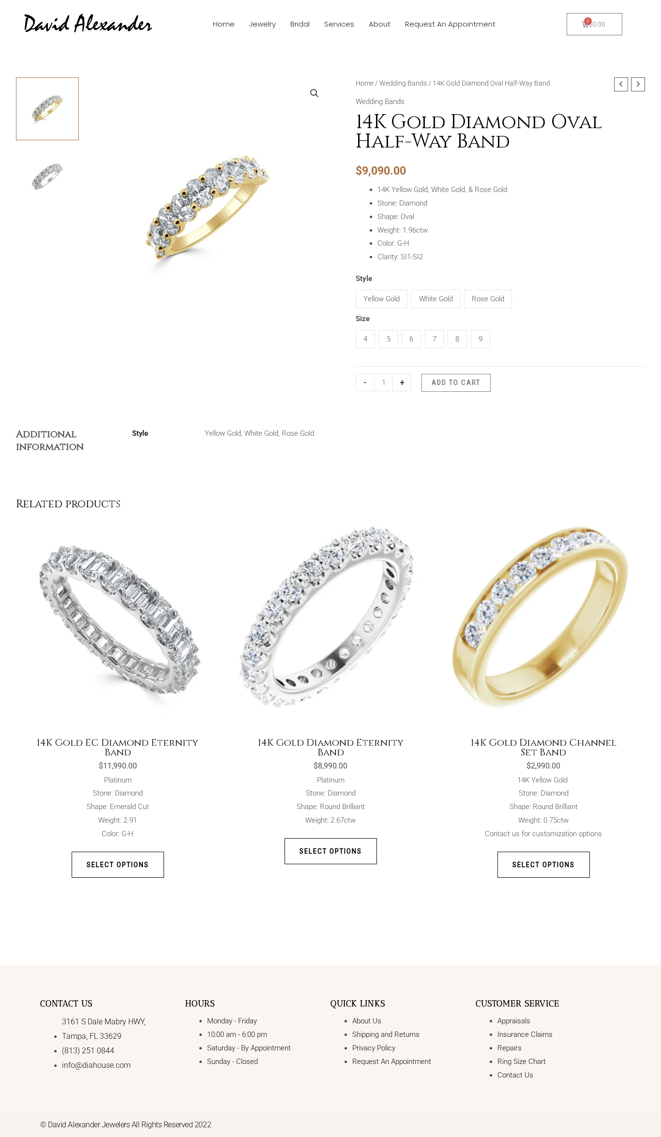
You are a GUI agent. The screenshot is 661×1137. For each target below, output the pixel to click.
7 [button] (434, 339)
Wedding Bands (403, 83)
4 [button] (365, 339)
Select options (118, 864)
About (380, 24)
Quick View (118, 713)
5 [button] (389, 339)
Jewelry (262, 24)
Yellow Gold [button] (381, 299)
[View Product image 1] (47, 109)
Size (363, 318)
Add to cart (456, 382)
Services (339, 24)
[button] (314, 93)
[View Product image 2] (47, 176)
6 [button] (411, 339)
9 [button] (480, 339)
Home (224, 24)
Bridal (300, 24)
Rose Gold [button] (488, 299)
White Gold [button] (436, 299)
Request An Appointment (450, 24)
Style (364, 278)
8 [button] (457, 339)
